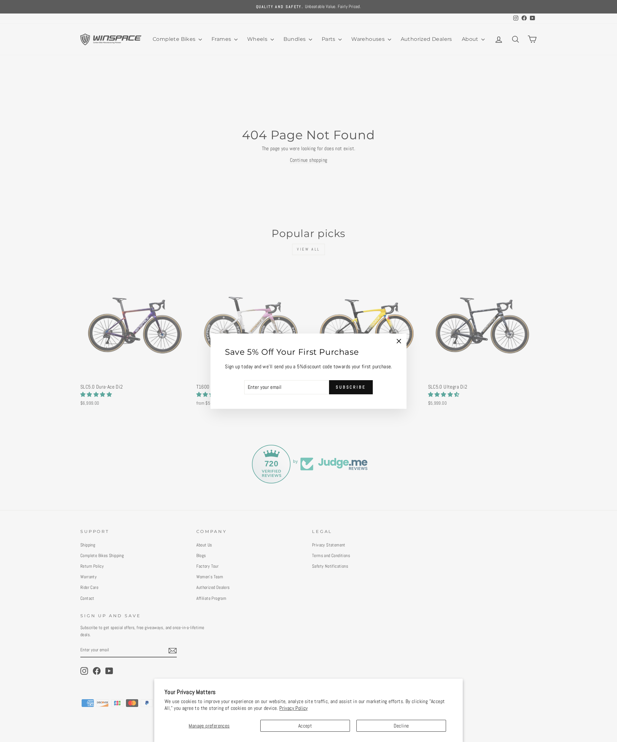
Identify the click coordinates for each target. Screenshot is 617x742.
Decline (401, 725)
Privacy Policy (293, 708)
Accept (305, 725)
